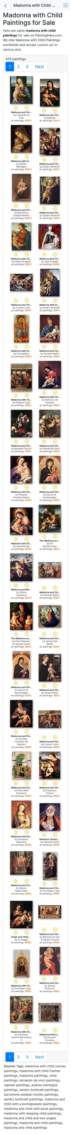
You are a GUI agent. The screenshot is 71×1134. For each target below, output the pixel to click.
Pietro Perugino (23, 261)
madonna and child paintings (40, 1123)
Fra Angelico (23, 353)
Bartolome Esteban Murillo (21, 214)
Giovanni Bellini (51, 353)
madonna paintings (33, 1075)
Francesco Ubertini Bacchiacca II (21, 1037)
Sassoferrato (23, 546)
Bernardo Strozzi (23, 448)
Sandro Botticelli (51, 166)
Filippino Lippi (23, 402)
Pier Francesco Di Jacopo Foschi (21, 642)
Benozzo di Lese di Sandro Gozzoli (50, 938)
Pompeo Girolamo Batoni (21, 496)
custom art (45, 45)
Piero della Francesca (22, 792)
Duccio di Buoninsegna (49, 496)
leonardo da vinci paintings (39, 1080)
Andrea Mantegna (21, 165)
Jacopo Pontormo (50, 987)
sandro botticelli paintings (38, 1090)
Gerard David (51, 692)
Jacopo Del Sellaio (51, 642)
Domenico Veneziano (22, 840)
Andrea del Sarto (51, 448)
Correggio (23, 939)
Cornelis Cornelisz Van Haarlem (21, 741)
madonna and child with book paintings (33, 1109)
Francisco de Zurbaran (51, 401)
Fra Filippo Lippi (51, 890)
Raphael (51, 117)
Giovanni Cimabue (50, 1038)
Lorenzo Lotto (23, 307)
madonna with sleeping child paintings (32, 1113)
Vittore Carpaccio (21, 593)
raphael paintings (17, 1085)
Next (39, 66)
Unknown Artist (51, 842)
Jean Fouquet (51, 261)
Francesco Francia (51, 792)
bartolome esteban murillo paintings (31, 1094)
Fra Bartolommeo (50, 545)
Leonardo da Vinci (23, 116)
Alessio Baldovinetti (21, 889)
